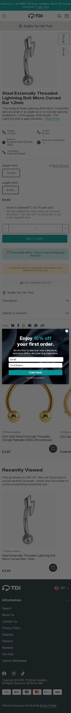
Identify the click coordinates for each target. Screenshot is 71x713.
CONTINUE (35, 372)
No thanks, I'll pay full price (35, 378)
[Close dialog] (66, 330)
